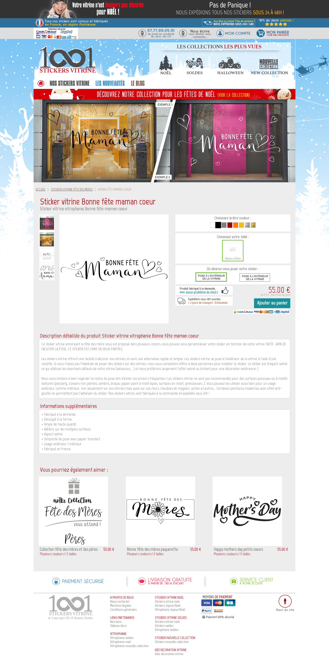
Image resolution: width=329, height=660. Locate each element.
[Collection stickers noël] (166, 73)
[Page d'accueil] (67, 72)
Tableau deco (118, 625)
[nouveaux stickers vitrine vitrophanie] (110, 86)
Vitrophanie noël (120, 642)
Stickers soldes (164, 625)
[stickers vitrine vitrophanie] (69, 86)
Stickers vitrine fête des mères (72, 189)
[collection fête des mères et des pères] (73, 545)
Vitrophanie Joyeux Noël (170, 609)
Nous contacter (120, 601)
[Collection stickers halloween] (230, 73)
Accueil (40, 189)
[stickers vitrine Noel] (164, 94)
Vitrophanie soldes (121, 638)
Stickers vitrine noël (167, 601)
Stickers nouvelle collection (172, 642)
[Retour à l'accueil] (40, 86)
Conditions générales (123, 609)
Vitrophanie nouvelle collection (129, 646)
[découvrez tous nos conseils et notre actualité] (138, 86)
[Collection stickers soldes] (194, 73)
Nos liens (116, 621)
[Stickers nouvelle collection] (269, 73)
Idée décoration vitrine (169, 654)
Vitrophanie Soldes (166, 630)
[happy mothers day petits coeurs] (247, 545)
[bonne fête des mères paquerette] (160, 545)
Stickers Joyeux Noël (167, 605)
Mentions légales (120, 605)
